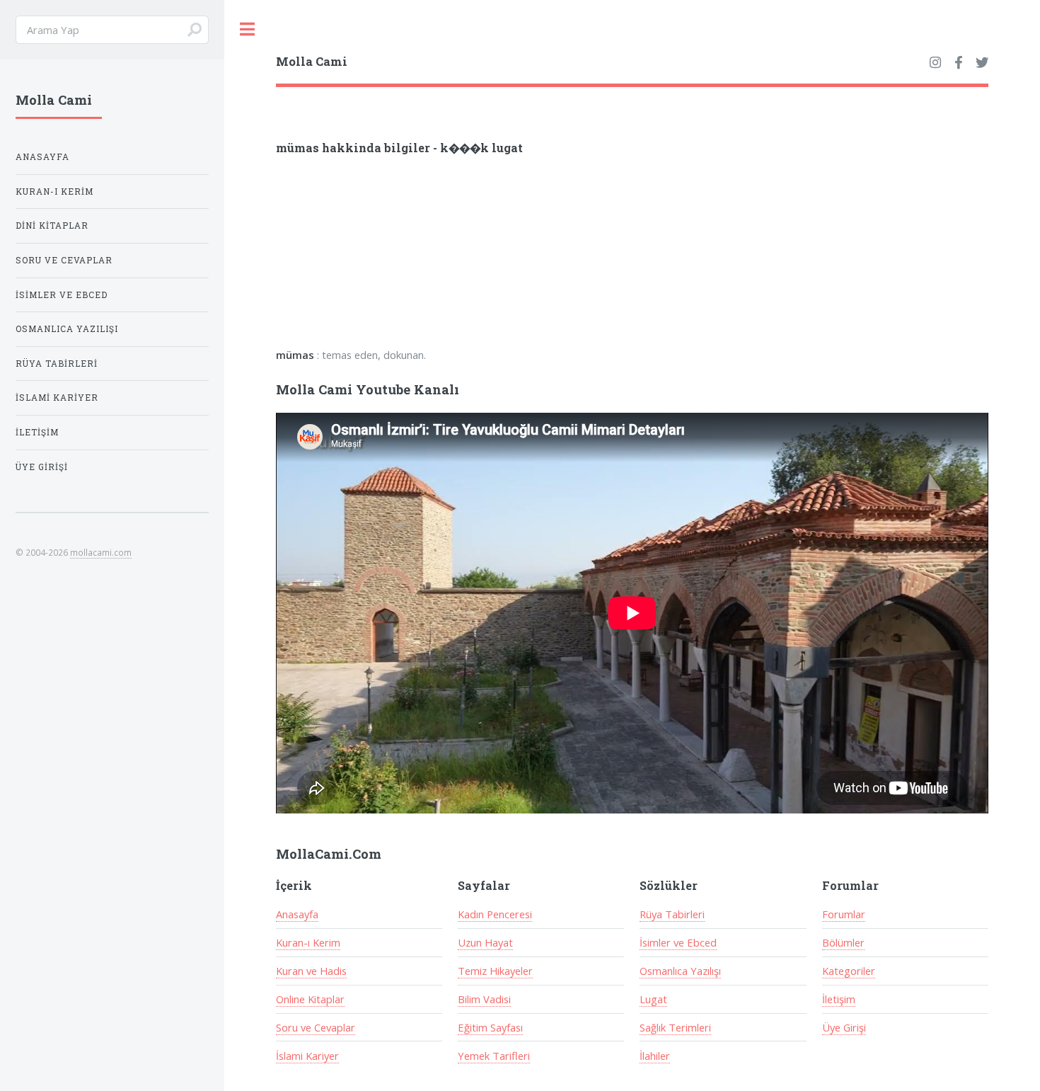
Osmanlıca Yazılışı (680, 971)
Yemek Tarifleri (494, 1056)
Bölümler (843, 942)
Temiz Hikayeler (495, 971)
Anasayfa (297, 914)
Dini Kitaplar (52, 225)
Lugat (653, 999)
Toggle (247, 29)
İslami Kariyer (307, 1056)
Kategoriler (848, 971)
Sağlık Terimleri (675, 1027)
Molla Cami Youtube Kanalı (367, 389)
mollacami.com (101, 552)
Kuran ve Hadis (311, 971)
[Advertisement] (461, 256)
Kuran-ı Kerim (308, 942)
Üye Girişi (844, 1027)
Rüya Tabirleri (672, 914)
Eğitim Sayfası (490, 1027)
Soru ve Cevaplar (315, 1027)
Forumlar (843, 914)
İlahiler (655, 1056)
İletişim (838, 999)
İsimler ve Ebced (678, 942)
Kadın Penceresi (495, 914)
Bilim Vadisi (484, 999)
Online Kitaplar (310, 999)
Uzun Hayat (485, 942)
